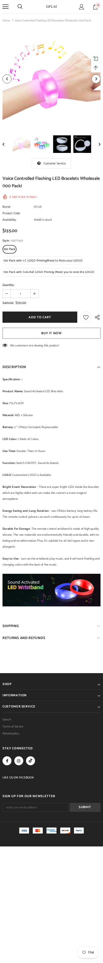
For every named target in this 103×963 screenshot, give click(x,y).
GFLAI (38, 206)
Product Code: (11, 213)
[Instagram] (18, 760)
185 (12, 345)
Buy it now (51, 333)
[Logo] (51, 6)
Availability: (9, 219)
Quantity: (8, 285)
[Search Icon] (20, 6)
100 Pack (10, 249)
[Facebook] (7, 760)
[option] (51, 79)
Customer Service (55, 163)
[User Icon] (81, 6)
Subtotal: (8, 303)
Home (6, 20)
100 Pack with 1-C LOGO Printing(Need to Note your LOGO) (43, 260)
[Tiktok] (30, 760)
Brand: (6, 206)
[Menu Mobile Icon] (5, 7)
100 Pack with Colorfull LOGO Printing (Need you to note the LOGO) (49, 272)
